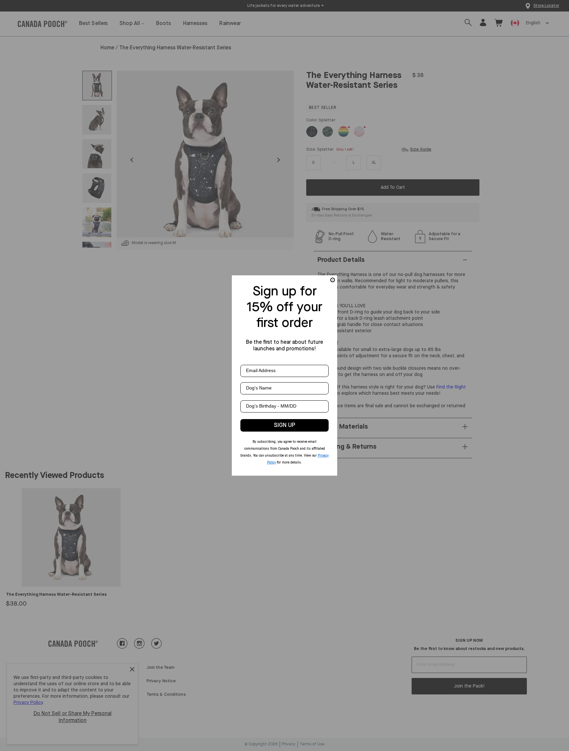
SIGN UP (284, 425)
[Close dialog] (333, 280)
